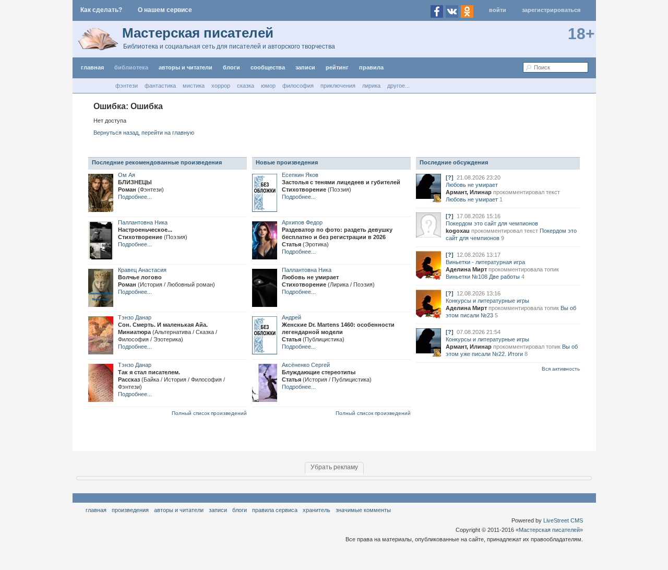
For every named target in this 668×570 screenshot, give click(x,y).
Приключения (337, 85)
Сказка (245, 85)
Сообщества (267, 67)
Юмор (268, 85)
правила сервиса (274, 510)
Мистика (194, 85)
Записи (305, 67)
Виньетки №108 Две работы (483, 277)
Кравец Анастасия (142, 270)
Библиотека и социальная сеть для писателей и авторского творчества (229, 46)
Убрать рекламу (334, 467)
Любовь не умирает (472, 185)
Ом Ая (126, 175)
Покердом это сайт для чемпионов (492, 223)
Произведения (130, 510)
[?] (450, 177)
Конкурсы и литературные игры (487, 301)
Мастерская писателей (197, 33)
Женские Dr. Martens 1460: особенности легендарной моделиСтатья (338, 332)
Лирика (371, 85)
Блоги (231, 67)
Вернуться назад (115, 132)
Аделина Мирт (466, 269)
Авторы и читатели (179, 510)
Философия (298, 85)
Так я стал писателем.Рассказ (171, 379)
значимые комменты (363, 510)
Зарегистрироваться (551, 10)
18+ (581, 33)
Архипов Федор (302, 222)
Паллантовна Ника (143, 222)
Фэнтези (126, 85)
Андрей (291, 317)
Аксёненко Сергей (306, 365)
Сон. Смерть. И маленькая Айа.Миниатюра (167, 332)
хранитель (316, 510)
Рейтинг (337, 67)
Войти (497, 10)
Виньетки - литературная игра (485, 262)
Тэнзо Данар (134, 317)
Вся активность (561, 369)
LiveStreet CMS (563, 520)
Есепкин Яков (300, 175)
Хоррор (220, 85)
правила (371, 67)
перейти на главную (167, 132)
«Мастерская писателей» (549, 530)
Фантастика (160, 85)
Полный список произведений (209, 413)
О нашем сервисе (165, 10)
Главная (96, 510)
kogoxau (458, 231)
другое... (398, 85)
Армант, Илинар (469, 192)
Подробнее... (135, 197)
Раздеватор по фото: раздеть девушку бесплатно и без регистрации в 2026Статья (337, 237)
